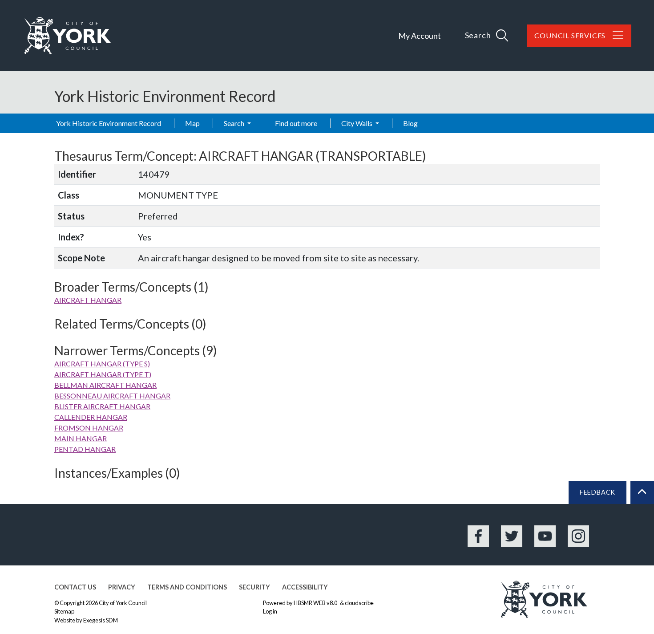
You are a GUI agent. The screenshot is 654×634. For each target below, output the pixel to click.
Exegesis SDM (100, 620)
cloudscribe (359, 602)
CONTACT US (75, 587)
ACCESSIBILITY (305, 587)
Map (192, 123)
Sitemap (64, 611)
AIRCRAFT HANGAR (87, 300)
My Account (419, 36)
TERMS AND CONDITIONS (187, 587)
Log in (270, 611)
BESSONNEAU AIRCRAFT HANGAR (112, 395)
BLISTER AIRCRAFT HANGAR (102, 406)
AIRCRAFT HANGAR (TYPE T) (102, 374)
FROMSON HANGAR (88, 427)
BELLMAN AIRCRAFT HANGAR (105, 385)
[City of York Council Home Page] (67, 35)
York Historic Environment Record (108, 123)
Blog (410, 123)
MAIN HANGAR (80, 438)
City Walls (357, 123)
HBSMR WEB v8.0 (316, 602)
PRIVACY (121, 587)
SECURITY (254, 587)
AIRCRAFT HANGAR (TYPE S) (102, 363)
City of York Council (123, 602)
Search (235, 123)
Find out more (296, 123)
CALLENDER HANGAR (90, 417)
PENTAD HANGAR (85, 449)
